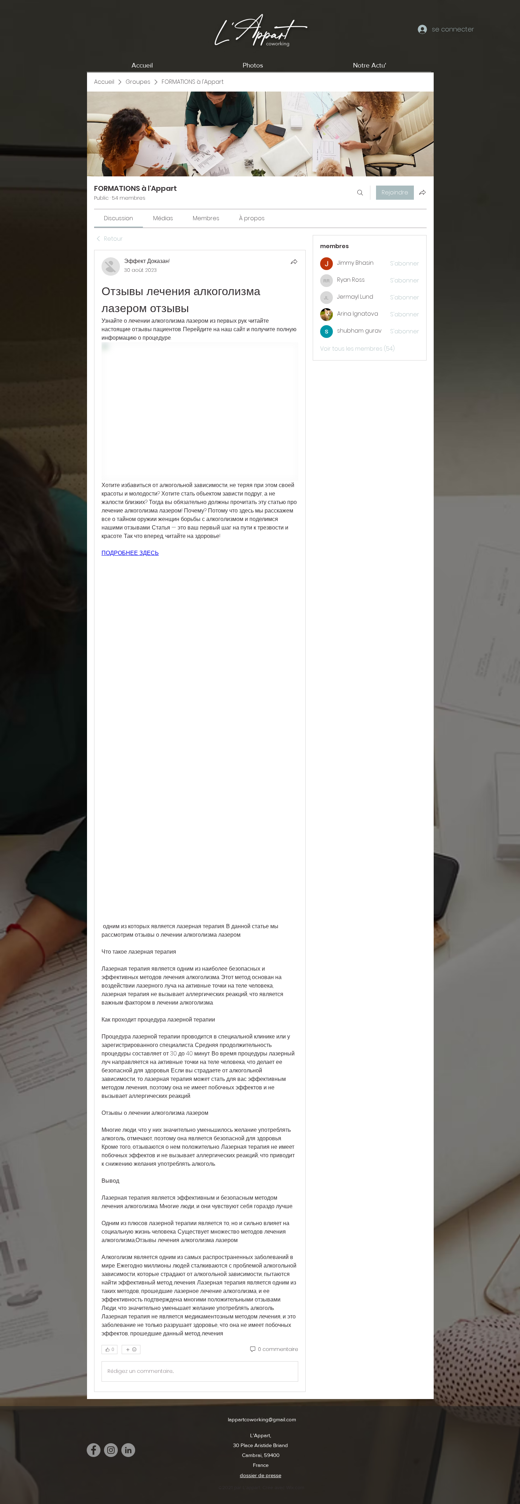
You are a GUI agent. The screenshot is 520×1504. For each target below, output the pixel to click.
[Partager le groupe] (422, 192)
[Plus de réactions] (131, 1349)
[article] (200, 821)
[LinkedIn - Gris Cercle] (128, 1450)
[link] (118, 218)
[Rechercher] (360, 193)
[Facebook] (93, 1450)
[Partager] (294, 261)
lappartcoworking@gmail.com (262, 1419)
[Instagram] (111, 1450)
